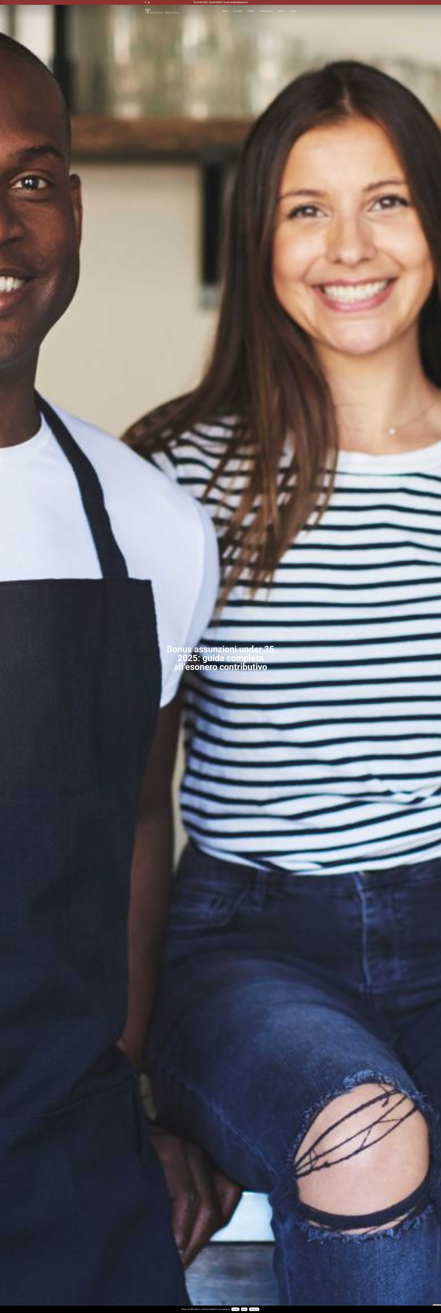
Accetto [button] (235, 1309)
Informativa (254, 1309)
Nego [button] (244, 1309)
